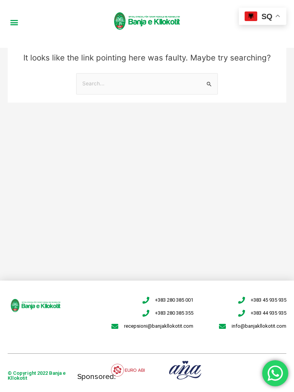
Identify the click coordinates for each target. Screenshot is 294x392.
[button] (14, 22)
